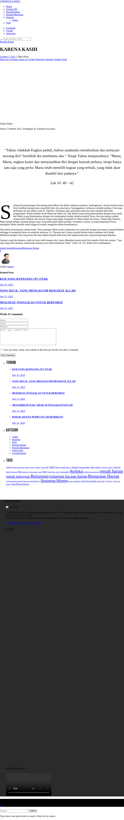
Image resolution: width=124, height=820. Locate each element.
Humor (68, 467)
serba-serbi (101, 481)
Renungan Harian (30, 248)
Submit (33, 811)
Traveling (108, 481)
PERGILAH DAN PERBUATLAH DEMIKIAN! (37, 417)
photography (64, 472)
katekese (98, 467)
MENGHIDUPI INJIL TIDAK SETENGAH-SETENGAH (42, 405)
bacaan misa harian (18, 467)
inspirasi (75, 467)
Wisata (8, 484)
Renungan (17, 248)
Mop (20, 472)
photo (58, 472)
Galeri (15, 20)
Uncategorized (19, 453)
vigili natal (116, 481)
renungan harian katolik (14, 481)
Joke (92, 467)
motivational (33, 472)
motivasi (25, 472)
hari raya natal (60, 467)
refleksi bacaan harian (91, 472)
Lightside (117, 467)
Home (9, 6)
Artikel (8, 467)
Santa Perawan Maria (88, 481)
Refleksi (76, 471)
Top (2, 805)
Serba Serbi (17, 450)
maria (8, 472)
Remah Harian (13, 12)
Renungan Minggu (54, 481)
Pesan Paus (51, 472)
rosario (71, 481)
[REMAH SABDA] (10, 1)
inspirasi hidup (84, 467)
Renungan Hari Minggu (31, 481)
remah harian (6, 248)
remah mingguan (18, 476)
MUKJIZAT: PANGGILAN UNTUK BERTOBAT (31, 302)
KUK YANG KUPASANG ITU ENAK (24, 279)
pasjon (10, 266)
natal (40, 472)
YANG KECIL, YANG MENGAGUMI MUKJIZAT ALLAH (38, 290)
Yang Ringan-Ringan (20, 484)
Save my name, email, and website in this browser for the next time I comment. (41, 350)
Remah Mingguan (14, 14)
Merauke (14, 472)
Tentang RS (11, 9)
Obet (8, 23)
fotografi (44, 467)
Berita (28, 467)
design (32, 467)
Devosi (38, 467)
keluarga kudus (106, 467)
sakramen (77, 481)
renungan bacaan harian (68, 476)
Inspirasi (10, 17)
